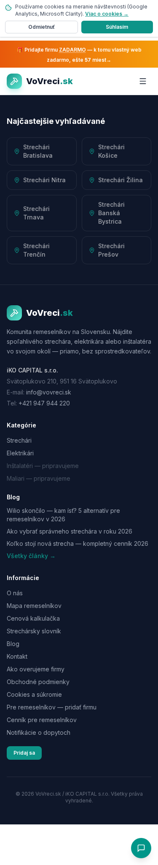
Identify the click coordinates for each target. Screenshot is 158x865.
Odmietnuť (41, 27)
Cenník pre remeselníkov (42, 719)
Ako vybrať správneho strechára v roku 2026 (69, 531)
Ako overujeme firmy (35, 669)
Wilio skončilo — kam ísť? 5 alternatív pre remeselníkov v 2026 (63, 514)
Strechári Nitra (44, 179)
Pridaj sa (24, 753)
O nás (15, 593)
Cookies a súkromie (34, 694)
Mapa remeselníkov (34, 605)
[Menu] (142, 81)
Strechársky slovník (34, 631)
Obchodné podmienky (38, 681)
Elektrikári (20, 453)
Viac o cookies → (107, 14)
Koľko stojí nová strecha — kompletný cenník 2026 (77, 543)
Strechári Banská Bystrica (111, 213)
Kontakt (17, 656)
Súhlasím (117, 27)
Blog (13, 643)
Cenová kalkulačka (33, 618)
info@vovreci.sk (48, 392)
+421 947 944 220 (44, 403)
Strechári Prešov (111, 250)
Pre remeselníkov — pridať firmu (51, 707)
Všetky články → (31, 555)
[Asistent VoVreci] (141, 848)
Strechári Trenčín (36, 250)
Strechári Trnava (36, 213)
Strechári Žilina (120, 179)
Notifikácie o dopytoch (38, 732)
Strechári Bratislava (38, 151)
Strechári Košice (111, 151)
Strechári (19, 440)
